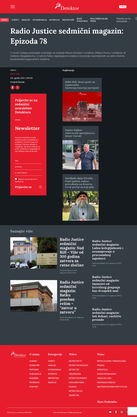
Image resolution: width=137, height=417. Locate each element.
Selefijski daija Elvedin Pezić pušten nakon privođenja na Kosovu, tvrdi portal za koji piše (79, 183)
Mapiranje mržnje (106, 382)
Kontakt (33, 387)
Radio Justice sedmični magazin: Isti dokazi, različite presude (106, 314)
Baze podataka (82, 20)
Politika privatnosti (74, 412)
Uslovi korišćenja (59, 412)
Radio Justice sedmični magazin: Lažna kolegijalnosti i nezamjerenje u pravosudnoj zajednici (107, 249)
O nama (34, 354)
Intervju (52, 374)
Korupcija (102, 370)
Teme (100, 354)
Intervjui (54, 20)
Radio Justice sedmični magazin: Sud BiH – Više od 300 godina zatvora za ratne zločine (72, 252)
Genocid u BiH (104, 378)
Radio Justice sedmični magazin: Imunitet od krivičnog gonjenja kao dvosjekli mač (106, 284)
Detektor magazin (78, 365)
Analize (26, 20)
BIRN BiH (15, 74)
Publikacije (35, 374)
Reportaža (53, 378)
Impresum (34, 382)
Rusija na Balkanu (106, 374)
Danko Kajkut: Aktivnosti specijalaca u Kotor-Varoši (80, 133)
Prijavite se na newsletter (123, 20)
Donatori (34, 365)
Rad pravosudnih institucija (112, 387)
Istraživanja (40, 20)
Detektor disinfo (78, 378)
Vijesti (15, 20)
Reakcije (52, 382)
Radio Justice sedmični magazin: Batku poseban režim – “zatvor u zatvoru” (72, 297)
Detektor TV (75, 361)
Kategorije (55, 354)
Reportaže (68, 20)
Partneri (34, 370)
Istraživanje (54, 370)
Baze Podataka (107, 401)
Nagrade (33, 378)
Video (123, 6)
